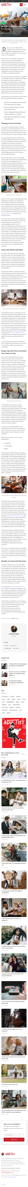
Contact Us (21, 4)
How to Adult (16, 648)
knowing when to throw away (15, 515)
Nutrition (18, 707)
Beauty (3, 699)
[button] (25, 4)
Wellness (8, 712)
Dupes (3, 702)
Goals (9, 704)
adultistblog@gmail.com (7, 1172)
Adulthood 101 (13, 645)
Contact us (4, 1170)
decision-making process (17, 332)
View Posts (14, 636)
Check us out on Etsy (10, 1177)
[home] (6, 4)
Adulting (6, 645)
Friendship (4, 704)
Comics (8, 699)
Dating (23, 699)
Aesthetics (18, 696)
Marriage (12, 707)
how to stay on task (7, 213)
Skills (20, 710)
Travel (3, 712)
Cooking (13, 699)
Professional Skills (13, 710)
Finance (17, 702)
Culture (18, 699)
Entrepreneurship (10, 702)
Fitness (22, 702)
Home (3, 23)
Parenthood (4, 710)
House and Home (7, 648)
